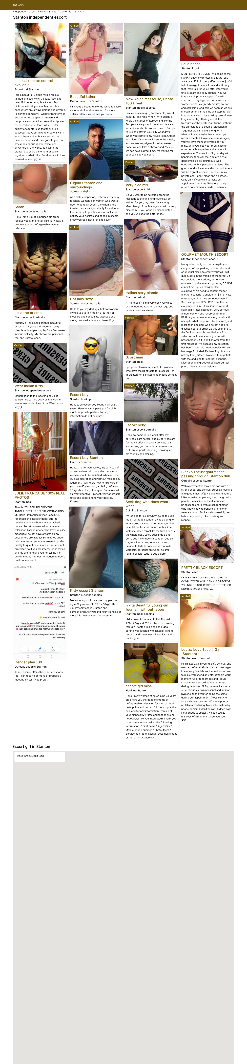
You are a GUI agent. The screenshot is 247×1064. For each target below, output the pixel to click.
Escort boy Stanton (86, 458)
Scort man (134, 357)
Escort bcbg (136, 425)
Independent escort (25, 11)
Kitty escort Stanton (87, 590)
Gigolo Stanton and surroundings (86, 185)
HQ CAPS (18, 4)
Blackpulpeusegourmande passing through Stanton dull (205, 474)
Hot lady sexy (81, 299)
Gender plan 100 (28, 662)
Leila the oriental (29, 313)
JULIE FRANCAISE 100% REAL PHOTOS (40, 495)
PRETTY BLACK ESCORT (202, 567)
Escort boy (79, 395)
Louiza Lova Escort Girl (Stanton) (200, 651)
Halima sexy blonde (142, 293)
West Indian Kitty (29, 386)
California (65, 11)
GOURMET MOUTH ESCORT (205, 254)
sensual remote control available (34, 83)
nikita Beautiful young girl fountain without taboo (147, 607)
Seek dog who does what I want (148, 504)
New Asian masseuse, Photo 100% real (149, 101)
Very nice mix (137, 185)
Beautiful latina (82, 97)
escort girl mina (139, 686)
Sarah (19, 207)
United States (48, 11)
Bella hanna (191, 64)
